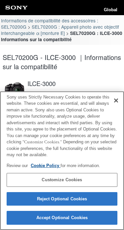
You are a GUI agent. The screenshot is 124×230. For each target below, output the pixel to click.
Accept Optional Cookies (62, 217)
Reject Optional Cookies (62, 198)
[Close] (116, 100)
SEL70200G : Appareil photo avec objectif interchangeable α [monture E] (60, 29)
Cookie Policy (46, 165)
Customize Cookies (62, 179)
